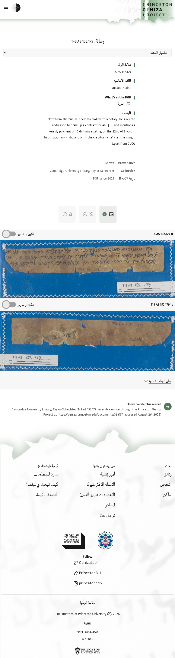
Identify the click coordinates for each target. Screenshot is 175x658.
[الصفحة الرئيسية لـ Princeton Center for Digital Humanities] (73, 540)
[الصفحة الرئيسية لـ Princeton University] (87, 651)
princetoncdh (90, 583)
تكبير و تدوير (26, 234)
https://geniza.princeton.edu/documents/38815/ (90, 415)
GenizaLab (88, 562)
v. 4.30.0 (87, 639)
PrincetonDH (90, 572)
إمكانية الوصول (87, 603)
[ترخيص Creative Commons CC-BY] (87, 624)
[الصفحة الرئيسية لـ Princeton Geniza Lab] (102, 540)
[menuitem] (168, 474)
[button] (158, 11)
